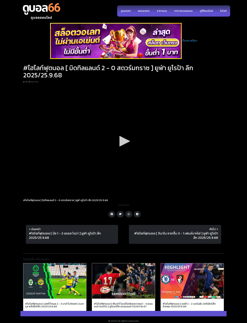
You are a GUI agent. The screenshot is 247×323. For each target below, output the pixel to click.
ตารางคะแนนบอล (183, 11)
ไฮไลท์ (223, 11)
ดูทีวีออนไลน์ (206, 11)
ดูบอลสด (126, 11)
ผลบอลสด (144, 11)
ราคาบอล (162, 11)
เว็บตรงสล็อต (189, 41)
